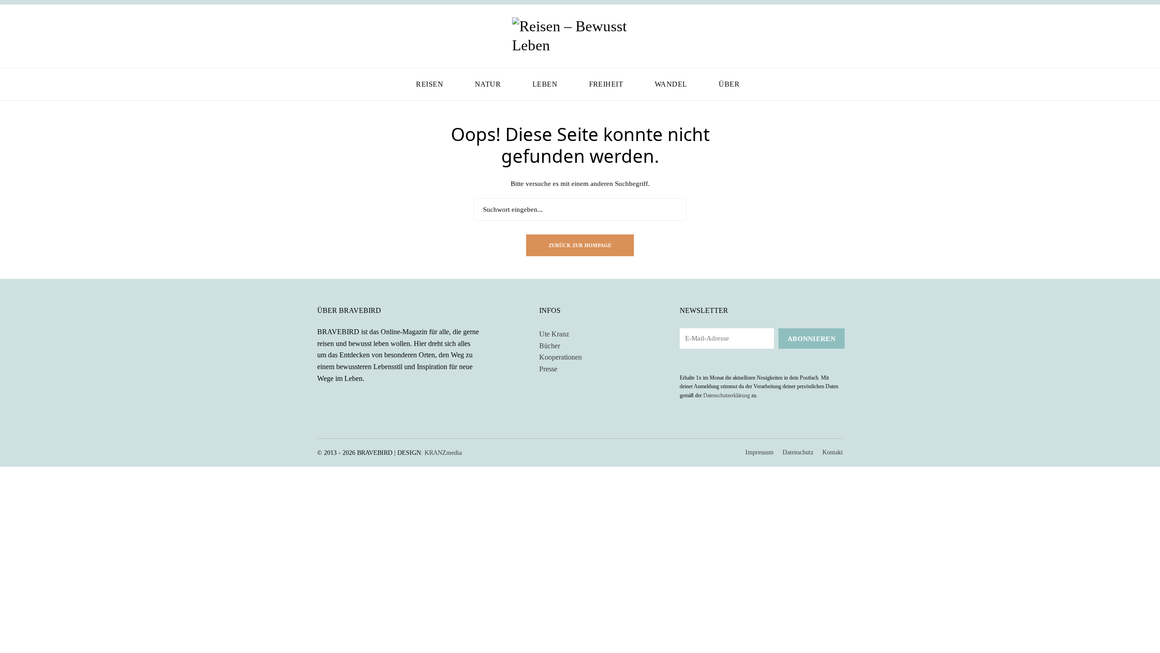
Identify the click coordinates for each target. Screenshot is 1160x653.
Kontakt (832, 452)
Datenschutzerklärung (726, 395)
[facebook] (320, 36)
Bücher (549, 346)
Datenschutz (798, 452)
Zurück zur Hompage (580, 245)
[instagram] (333, 36)
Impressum (759, 452)
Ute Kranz (554, 334)
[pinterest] (346, 36)
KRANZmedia (443, 452)
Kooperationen (560, 357)
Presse (548, 369)
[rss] (346, 399)
